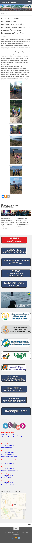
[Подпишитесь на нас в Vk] (13, 538)
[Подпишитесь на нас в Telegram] (19, 538)
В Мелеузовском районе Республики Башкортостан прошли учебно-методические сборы (7, 222)
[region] (16, 300)
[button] (16, 300)
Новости (4, 13)
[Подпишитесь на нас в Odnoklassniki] (16, 538)
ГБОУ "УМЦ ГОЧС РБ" (9, 2)
